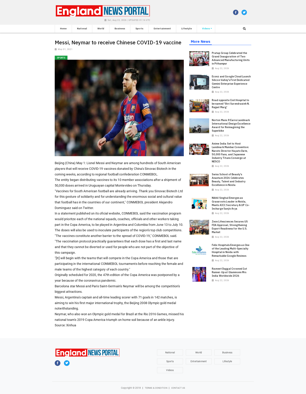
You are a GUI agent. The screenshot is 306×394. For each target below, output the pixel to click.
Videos (170, 370)
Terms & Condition (156, 388)
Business (227, 352)
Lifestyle (227, 361)
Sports (170, 361)
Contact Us (178, 388)
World (198, 352)
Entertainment (199, 361)
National (170, 352)
